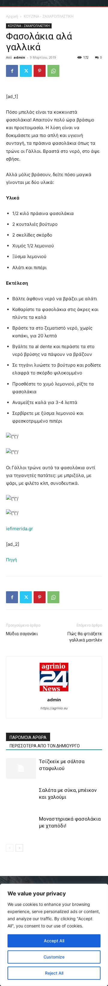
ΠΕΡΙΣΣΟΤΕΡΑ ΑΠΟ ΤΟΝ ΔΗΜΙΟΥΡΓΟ (45, 745)
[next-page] (19, 848)
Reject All (54, 973)
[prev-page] (10, 848)
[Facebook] (12, 71)
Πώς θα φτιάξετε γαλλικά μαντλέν (84, 637)
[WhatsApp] (53, 71)
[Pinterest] (40, 71)
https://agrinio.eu (54, 708)
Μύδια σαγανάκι (22, 633)
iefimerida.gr (19, 528)
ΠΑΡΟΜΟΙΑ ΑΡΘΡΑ (28, 737)
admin (19, 57)
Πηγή (11, 560)
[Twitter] (26, 71)
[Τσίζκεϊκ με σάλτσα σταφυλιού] (21, 768)
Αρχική (12, 16)
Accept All (54, 940)
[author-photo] (54, 691)
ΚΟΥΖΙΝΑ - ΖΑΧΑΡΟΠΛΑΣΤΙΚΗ (49, 16)
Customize (54, 956)
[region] (54, 935)
